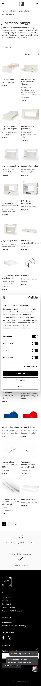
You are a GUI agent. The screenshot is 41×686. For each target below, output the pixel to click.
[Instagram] (9, 638)
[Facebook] (3, 638)
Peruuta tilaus (7, 601)
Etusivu (4, 11)
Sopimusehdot (7, 597)
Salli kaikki (20, 373)
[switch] (35, 343)
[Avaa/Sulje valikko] (3, 4)
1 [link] (4, 524)
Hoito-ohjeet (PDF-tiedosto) (12, 611)
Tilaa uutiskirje (11, 665)
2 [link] (9, 524)
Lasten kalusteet (24, 11)
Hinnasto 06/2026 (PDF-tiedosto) (14, 626)
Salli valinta (20, 380)
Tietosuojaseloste (8, 607)
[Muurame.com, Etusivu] (21, 4)
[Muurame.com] (6, 586)
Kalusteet (13, 11)
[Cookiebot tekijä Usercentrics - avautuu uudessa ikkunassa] (28, 297)
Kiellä (20, 387)
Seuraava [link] (15, 524)
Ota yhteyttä (6, 604)
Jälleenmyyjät (7, 622)
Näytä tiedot (29, 367)
